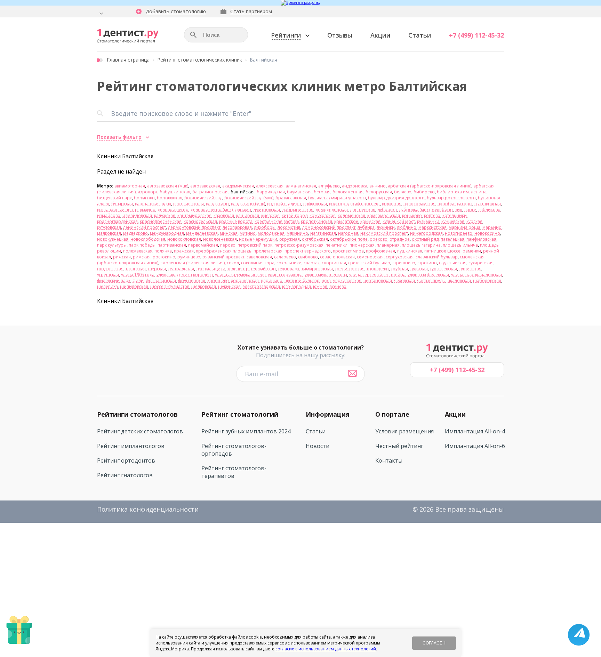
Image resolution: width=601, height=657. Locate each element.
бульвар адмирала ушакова (337, 198)
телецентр (238, 269)
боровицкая (169, 198)
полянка (163, 251)
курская (474, 221)
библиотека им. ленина (462, 192)
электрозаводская (261, 286)
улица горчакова (285, 275)
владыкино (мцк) (248, 204)
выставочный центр (117, 210)
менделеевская (202, 233)
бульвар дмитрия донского (396, 198)
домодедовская (331, 210)
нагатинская (323, 233)
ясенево (337, 286)
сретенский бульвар (369, 263)
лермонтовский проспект (194, 227)
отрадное (400, 239)
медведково (135, 233)
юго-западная (296, 286)
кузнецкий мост (399, 221)
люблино (406, 227)
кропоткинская (316, 221)
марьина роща (464, 227)
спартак (312, 263)
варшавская (147, 204)
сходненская (110, 269)
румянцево (188, 257)
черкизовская (347, 280)
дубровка (387, 210)
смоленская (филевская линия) (192, 263)
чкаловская (459, 280)
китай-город (294, 215)
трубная (399, 269)
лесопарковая (237, 227)
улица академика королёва (185, 275)
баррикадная (271, 192)
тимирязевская (317, 269)
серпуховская (400, 257)
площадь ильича (460, 245)
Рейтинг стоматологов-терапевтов (233, 472)
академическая (238, 186)
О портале (392, 414)
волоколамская (419, 204)
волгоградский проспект (354, 204)
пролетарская (268, 251)
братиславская (290, 198)
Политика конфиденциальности (148, 509)
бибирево (424, 192)
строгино (427, 263)
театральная (181, 269)
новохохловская (184, 239)
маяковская (109, 233)
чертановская (377, 280)
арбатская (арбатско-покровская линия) (429, 186)
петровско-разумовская (298, 245)
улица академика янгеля (240, 275)
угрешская (108, 275)
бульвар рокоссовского (451, 198)
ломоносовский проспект (328, 227)
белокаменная (347, 192)
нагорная (348, 233)
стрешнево (403, 263)
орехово (378, 239)
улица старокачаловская (476, 275)
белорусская (379, 192)
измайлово (108, 215)
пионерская (362, 245)
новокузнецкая (112, 239)
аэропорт (148, 192)
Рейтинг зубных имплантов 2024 (246, 431)
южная (320, 286)
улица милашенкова (326, 275)
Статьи (419, 35)
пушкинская (409, 251)
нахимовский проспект (384, 233)
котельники (454, 215)
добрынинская (297, 210)
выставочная (487, 204)
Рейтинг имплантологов (131, 446)
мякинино (297, 233)
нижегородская (426, 233)
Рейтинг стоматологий (239, 414)
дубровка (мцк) (414, 210)
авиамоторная (129, 186)
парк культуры (112, 245)
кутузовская (109, 227)
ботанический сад (203, 198)
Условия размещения (404, 431)
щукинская (229, 286)
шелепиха (107, 286)
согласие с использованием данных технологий (325, 649)
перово (227, 245)
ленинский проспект (144, 227)
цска (326, 280)
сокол (233, 263)
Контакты (388, 460)
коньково (412, 215)
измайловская (137, 215)
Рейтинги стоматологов (137, 414)
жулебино (442, 210)
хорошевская (245, 280)
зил (458, 210)
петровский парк (255, 245)
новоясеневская (220, 239)
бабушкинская (175, 192)
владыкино (217, 204)
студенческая (452, 263)
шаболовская (487, 280)
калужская (164, 215)
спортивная (334, 263)
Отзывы (339, 35)
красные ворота (236, 221)
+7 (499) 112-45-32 (476, 35)
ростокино (164, 257)
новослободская (147, 239)
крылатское (346, 221)
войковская (315, 204)
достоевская (362, 210)
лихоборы (264, 227)
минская (229, 233)
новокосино (487, 233)
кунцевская (452, 221)
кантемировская (194, 215)
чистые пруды (431, 280)
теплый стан (263, 269)
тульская (419, 269)
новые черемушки (258, 239)
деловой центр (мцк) (212, 210)
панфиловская (481, 239)
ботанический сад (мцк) (248, 198)
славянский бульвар (437, 257)
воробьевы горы (455, 204)
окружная (289, 239)
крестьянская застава (277, 221)
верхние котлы (188, 204)
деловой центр (173, 210)
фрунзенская (191, 280)
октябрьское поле (349, 239)
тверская (157, 269)
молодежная (271, 233)
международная (167, 233)
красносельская (200, 221)
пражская (184, 251)
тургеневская (443, 269)
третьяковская (349, 269)
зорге (470, 210)
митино (248, 233)
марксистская (432, 227)
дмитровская (266, 210)
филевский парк (113, 280)
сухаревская (481, 263)
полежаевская (137, 251)
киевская (270, 215)
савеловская (259, 257)
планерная (388, 245)
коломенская (351, 215)
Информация (328, 414)
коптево (432, 215)
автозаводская (205, 186)
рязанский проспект (223, 257)
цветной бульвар (302, 280)
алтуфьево (329, 186)
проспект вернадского (308, 251)
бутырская (122, 204)
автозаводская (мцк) (167, 186)
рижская (122, 257)
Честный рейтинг (399, 446)
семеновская (370, 257)
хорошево (218, 280)
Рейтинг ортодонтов (126, 460)
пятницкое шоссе (442, 251)
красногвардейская (117, 221)
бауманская (299, 192)
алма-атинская (301, 186)
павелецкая (452, 239)
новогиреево (458, 233)
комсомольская (383, 215)
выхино (147, 210)
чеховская (404, 280)
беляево (402, 192)
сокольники (289, 263)
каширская (247, 215)
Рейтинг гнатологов (125, 475)
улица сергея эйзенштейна (377, 275)
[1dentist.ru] (128, 36)
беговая (322, 192)
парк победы (142, 245)
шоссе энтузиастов (169, 286)
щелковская (203, 286)
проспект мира (348, 251)
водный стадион (284, 204)
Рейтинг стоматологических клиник (199, 59)
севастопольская (337, 257)
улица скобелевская (428, 275)
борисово (144, 198)
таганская (136, 269)
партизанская (172, 245)
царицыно (271, 280)
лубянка (366, 227)
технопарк (288, 269)
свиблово (308, 257)
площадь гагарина (421, 245)
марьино (492, 227)
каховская (224, 215)
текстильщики (210, 269)
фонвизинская (161, 280)
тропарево (378, 269)
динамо (243, 210)
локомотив (289, 227)
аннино (377, 186)
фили (138, 280)
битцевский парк (114, 198)
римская (142, 257)
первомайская (203, 245)
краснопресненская (161, 221)
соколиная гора (257, 263)
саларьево (285, 257)
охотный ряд (425, 239)
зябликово (489, 210)
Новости (317, 446)
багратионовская (210, 192)
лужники (386, 227)
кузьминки (428, 221)
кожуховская (323, 215)
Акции (380, 35)
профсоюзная (380, 251)
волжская (391, 204)
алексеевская (269, 186)
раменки (472, 251)
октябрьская (315, 239)
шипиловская (134, 286)
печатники (336, 245)
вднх (166, 204)
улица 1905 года (137, 275)
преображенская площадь (223, 251)
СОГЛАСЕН (434, 643)
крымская (370, 221)
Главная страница (128, 59)
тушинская (470, 269)
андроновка (354, 186)
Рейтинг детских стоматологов (140, 431)
